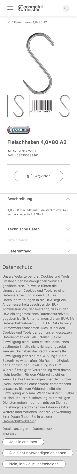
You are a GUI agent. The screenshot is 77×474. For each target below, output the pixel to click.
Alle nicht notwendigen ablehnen (37, 453)
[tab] (38, 198)
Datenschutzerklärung (19, 421)
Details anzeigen (15, 429)
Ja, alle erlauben (23, 442)
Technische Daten (23, 229)
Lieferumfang (19, 251)
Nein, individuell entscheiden (34, 464)
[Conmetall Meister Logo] (30, 8)
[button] (41, 106)
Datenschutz (42, 429)
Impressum (10, 433)
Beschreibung (19, 199)
